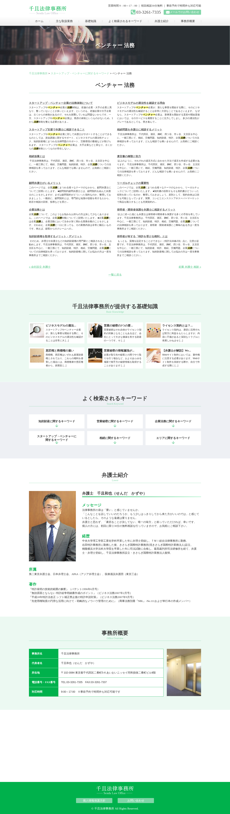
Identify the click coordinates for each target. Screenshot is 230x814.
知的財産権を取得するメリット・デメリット (55, 236)
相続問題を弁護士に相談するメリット (139, 129)
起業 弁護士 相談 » (190, 266)
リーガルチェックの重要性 (133, 183)
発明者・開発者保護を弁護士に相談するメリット (146, 209)
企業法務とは (37, 209)
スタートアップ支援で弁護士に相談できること (57, 129)
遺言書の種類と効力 (129, 156)
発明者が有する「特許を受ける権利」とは (142, 236)
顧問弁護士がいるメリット (45, 183)
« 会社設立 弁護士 (40, 266)
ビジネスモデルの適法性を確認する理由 (141, 103)
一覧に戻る (115, 274)
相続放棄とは (37, 156)
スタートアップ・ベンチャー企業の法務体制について (61, 103)
